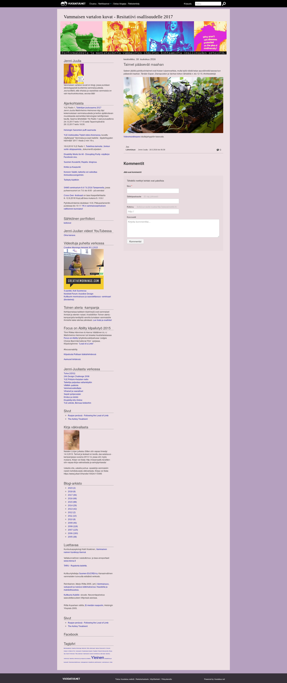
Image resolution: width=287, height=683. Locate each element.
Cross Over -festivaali (73, 195)
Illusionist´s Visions (104, 648)
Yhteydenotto (166, 679)
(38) (72, 537)
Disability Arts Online (73, 400)
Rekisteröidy (134, 3)
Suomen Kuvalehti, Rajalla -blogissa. (80, 162)
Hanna (97, 648)
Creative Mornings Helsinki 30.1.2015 (81, 247)
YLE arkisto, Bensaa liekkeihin (77, 403)
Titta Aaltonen (79, 653)
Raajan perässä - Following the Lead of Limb (88, 415)
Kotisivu (152, 206)
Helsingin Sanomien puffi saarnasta (80, 130)
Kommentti (131, 217)
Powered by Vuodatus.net (214, 679)
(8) (72, 491)
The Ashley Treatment (78, 419)
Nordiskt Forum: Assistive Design (78, 294)
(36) (72, 495)
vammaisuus (105, 662)
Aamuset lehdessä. (72, 359)
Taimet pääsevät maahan (144, 64)
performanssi (98, 662)
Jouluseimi (79, 651)
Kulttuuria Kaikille (72, 595)
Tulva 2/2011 (69, 373)
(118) (73, 526)
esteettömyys (108, 658)
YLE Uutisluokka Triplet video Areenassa (82, 135)
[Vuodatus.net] (71, 679)
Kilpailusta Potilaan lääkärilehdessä (80, 354)
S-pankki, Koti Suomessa (75, 291)
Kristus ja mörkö (71, 397)
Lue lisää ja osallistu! (102, 320)
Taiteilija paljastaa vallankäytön (78, 382)
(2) (72, 488)
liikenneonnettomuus (74, 662)
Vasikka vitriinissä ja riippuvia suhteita (80, 658)
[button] (110, 3)
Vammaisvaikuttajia (72, 388)
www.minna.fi (70, 561)
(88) (72, 502)
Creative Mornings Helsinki (79, 648)
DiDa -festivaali (91, 648)
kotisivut (67, 223)
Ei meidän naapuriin (94, 605)
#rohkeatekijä (67, 648)
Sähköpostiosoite (142, 196)
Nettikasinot (103, 3)
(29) (72, 505)
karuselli (66, 662)
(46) (72, 523)
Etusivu (93, 3)
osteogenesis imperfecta (87, 662)
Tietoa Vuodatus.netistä (124, 679)
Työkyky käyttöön (71, 180)
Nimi (129, 186)
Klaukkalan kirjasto (87, 651)
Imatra (65, 651)
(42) (72, 509)
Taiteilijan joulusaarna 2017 (88, 108)
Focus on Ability (71, 338)
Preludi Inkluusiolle (103, 651)
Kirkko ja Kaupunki (72, 167)
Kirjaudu (188, 3)
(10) (72, 516)
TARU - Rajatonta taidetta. (75, 566)
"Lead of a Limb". (86, 344)
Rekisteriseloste (142, 679)
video (110, 662)
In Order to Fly (71, 651)
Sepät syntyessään (72, 394)
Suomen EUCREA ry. (88, 573)
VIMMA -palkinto (71, 385)
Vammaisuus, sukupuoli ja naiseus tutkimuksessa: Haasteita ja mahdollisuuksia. (86, 587)
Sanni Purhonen (70, 653)
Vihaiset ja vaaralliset (73, 391)
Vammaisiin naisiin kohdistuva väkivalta (94, 653)
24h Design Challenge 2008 (76, 376)
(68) (72, 498)
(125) (73, 530)
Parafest (95, 651)
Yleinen (97, 657)
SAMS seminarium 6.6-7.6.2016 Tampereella (84, 187)
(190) (73, 533)
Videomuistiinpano (132, 137)
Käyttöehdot (155, 679)
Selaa (119, 3)
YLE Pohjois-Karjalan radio (76, 379)
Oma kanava (69, 235)
